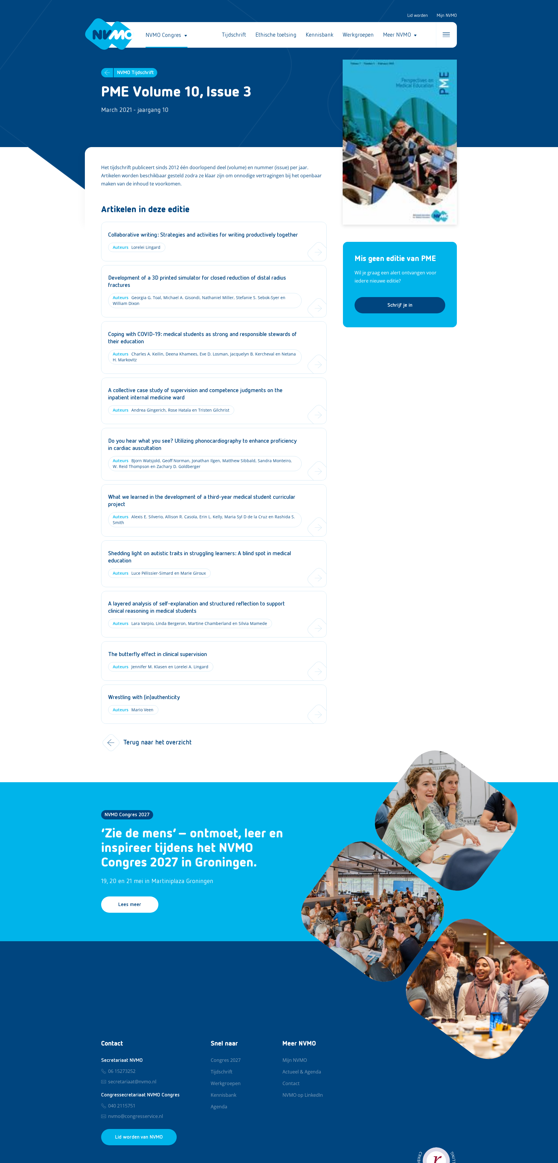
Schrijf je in (399, 305)
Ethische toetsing (275, 35)
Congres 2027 (226, 1060)
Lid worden (417, 15)
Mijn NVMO (447, 15)
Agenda (219, 1107)
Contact (291, 1083)
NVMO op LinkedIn (302, 1095)
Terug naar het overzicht (157, 742)
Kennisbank (319, 35)
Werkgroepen (358, 35)
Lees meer (129, 904)
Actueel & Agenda (301, 1072)
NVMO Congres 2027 (127, 814)
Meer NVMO (397, 35)
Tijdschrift (234, 35)
